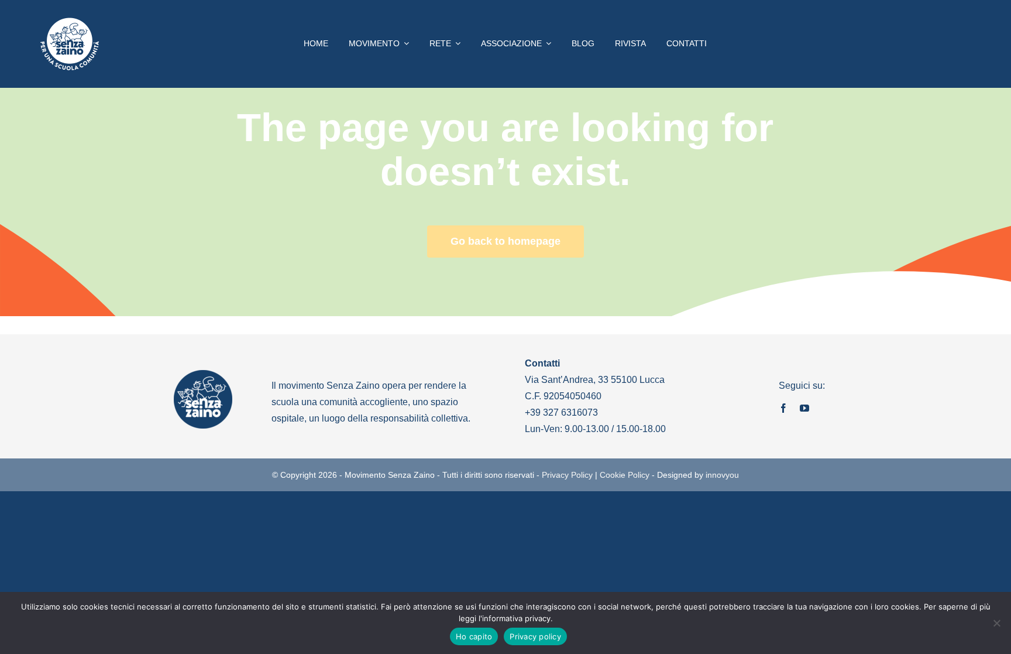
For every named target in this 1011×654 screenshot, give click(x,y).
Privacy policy (535, 636)
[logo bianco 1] (69, 23)
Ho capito (474, 636)
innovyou (722, 475)
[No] (996, 623)
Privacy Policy (567, 475)
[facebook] (783, 408)
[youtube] (804, 408)
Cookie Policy (624, 475)
